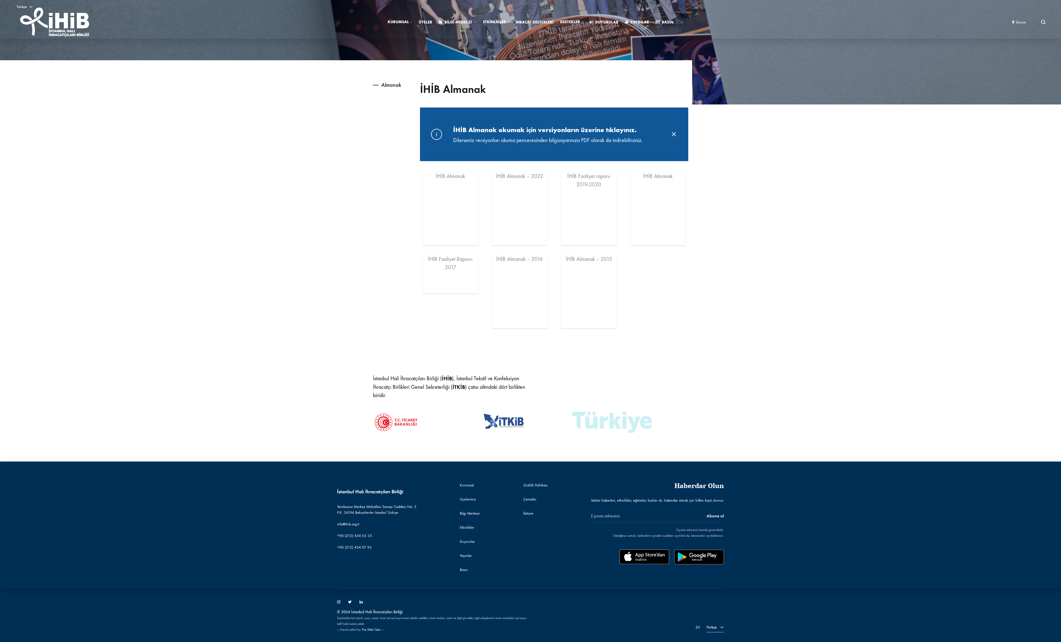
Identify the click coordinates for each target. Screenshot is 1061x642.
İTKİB (459, 387)
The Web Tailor (371, 629)
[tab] (383, 85)
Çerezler (529, 499)
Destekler (570, 22)
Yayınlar (639, 22)
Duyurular (606, 22)
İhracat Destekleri (534, 22)
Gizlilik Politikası (535, 485)
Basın (667, 22)
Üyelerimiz (468, 499)
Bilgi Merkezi (458, 22)
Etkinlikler (494, 22)
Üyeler (425, 22)
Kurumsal (398, 22)
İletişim (1021, 22)
